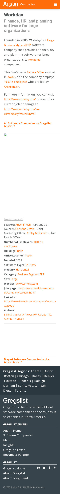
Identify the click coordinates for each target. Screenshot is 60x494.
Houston (10, 381)
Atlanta (36, 371)
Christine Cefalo (25, 229)
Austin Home (12, 430)
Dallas (36, 376)
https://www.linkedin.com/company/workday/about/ (30, 303)
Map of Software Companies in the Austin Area (26, 361)
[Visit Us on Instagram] (55, 467)
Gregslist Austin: (15, 424)
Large (50, 40)
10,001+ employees (15, 82)
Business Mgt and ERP (17, 45)
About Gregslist (14, 473)
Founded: (10, 260)
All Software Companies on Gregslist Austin (28, 125)
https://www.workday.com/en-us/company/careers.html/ (22, 111)
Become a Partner (16, 455)
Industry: (10, 269)
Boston (9, 376)
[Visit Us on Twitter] (44, 467)
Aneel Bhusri (11, 87)
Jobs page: (11, 288)
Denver (49, 376)
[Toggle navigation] (55, 4)
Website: (10, 283)
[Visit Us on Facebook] (49, 467)
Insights (9, 445)
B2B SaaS (30, 265)
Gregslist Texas (14, 450)
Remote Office (35, 72)
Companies (27, 4)
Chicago (23, 376)
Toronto (20, 390)
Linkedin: (10, 297)
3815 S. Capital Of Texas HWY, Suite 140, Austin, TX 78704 (28, 316)
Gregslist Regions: (17, 371)
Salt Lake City (27, 385)
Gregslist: (10, 462)
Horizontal (34, 59)
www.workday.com (27, 283)
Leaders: (10, 224)
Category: (10, 274)
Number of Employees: (19, 242)
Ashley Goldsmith (37, 233)
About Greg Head (15, 478)
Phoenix (25, 381)
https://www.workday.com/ (20, 99)
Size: (7, 279)
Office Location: (14, 255)
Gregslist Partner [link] (13, 219)
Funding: (10, 251)
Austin (11, 77)
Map (6, 440)
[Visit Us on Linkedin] (38, 467)
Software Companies (18, 435)
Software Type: (14, 265)
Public (19, 251)
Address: (10, 310)
